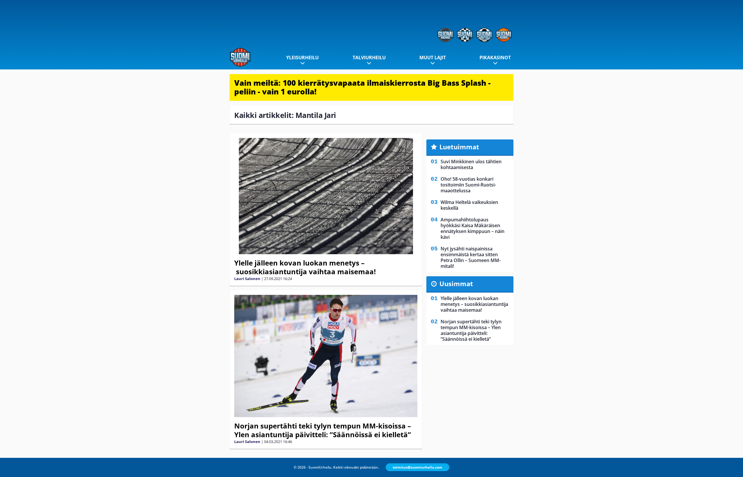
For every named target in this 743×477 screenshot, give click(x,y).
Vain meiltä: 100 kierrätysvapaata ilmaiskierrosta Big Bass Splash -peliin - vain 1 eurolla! (362, 87)
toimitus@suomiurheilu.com (417, 467)
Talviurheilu (369, 57)
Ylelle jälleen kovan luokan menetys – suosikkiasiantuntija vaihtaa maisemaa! (305, 267)
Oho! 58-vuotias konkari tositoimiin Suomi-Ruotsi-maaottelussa (468, 185)
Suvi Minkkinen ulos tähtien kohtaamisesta (471, 164)
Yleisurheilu (302, 57)
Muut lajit (432, 57)
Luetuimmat (459, 146)
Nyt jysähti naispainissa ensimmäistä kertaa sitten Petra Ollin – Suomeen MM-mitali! (471, 257)
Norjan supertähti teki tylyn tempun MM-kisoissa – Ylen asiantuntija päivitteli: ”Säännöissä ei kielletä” (322, 430)
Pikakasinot (495, 57)
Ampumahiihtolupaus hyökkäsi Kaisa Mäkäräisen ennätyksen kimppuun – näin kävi (472, 228)
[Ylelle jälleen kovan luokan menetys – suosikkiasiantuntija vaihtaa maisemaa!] (325, 196)
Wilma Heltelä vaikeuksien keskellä (469, 205)
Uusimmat (456, 283)
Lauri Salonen (247, 278)
